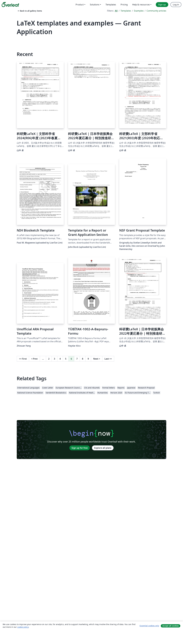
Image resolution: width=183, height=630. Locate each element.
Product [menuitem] (80, 4)
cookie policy (23, 627)
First (23, 358)
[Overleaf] (10, 4)
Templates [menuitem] (111, 4)
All (116, 10)
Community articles (156, 10)
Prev (34, 358)
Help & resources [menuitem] (141, 4)
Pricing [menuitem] (124, 4)
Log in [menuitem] (176, 4)
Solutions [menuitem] (94, 4)
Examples (139, 10)
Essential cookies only (149, 625)
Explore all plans (102, 447)
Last (108, 358)
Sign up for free (80, 447)
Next (96, 358)
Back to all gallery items (29, 11)
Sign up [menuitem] (162, 4)
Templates (126, 10)
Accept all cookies (170, 625)
